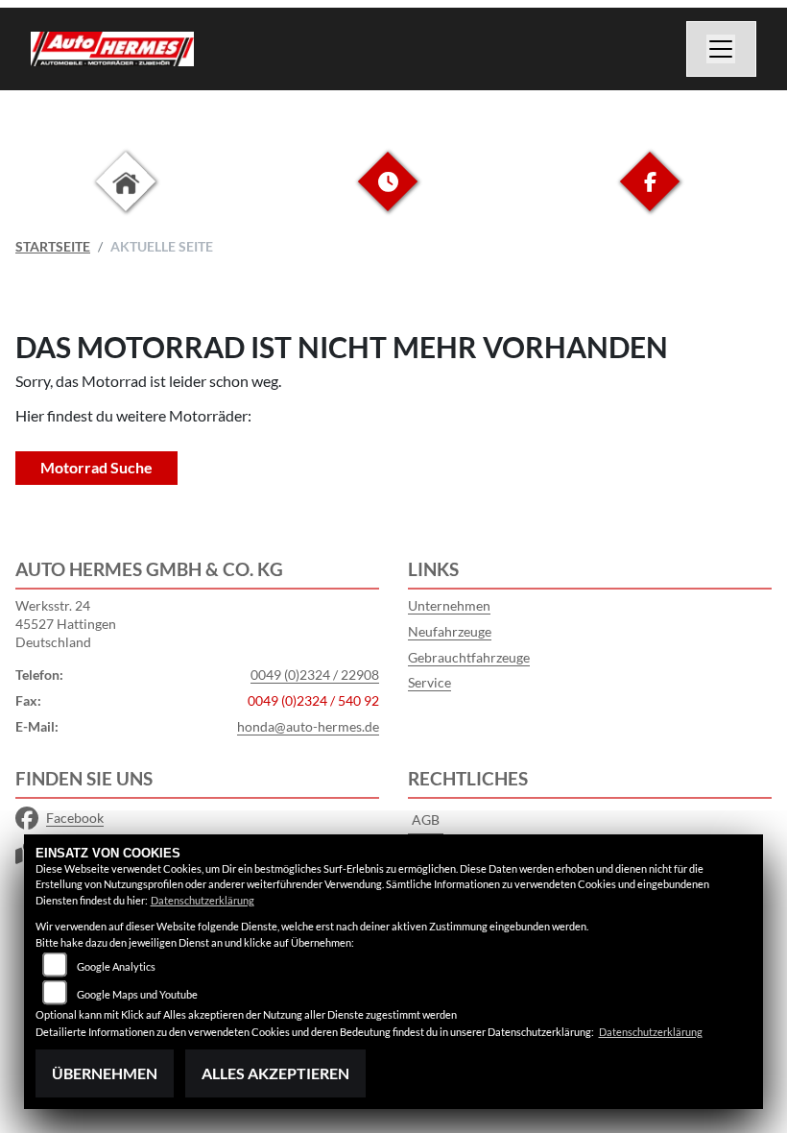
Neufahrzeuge (449, 631)
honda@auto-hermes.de (308, 726)
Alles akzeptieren (275, 1073)
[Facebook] (650, 196)
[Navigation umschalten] (721, 49)
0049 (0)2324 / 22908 (314, 674)
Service (429, 682)
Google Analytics (116, 966)
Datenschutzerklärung (202, 900)
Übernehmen (104, 1073)
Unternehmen (449, 605)
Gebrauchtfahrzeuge (469, 657)
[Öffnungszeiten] (388, 196)
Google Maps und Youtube (137, 994)
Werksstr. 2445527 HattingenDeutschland (65, 623)
